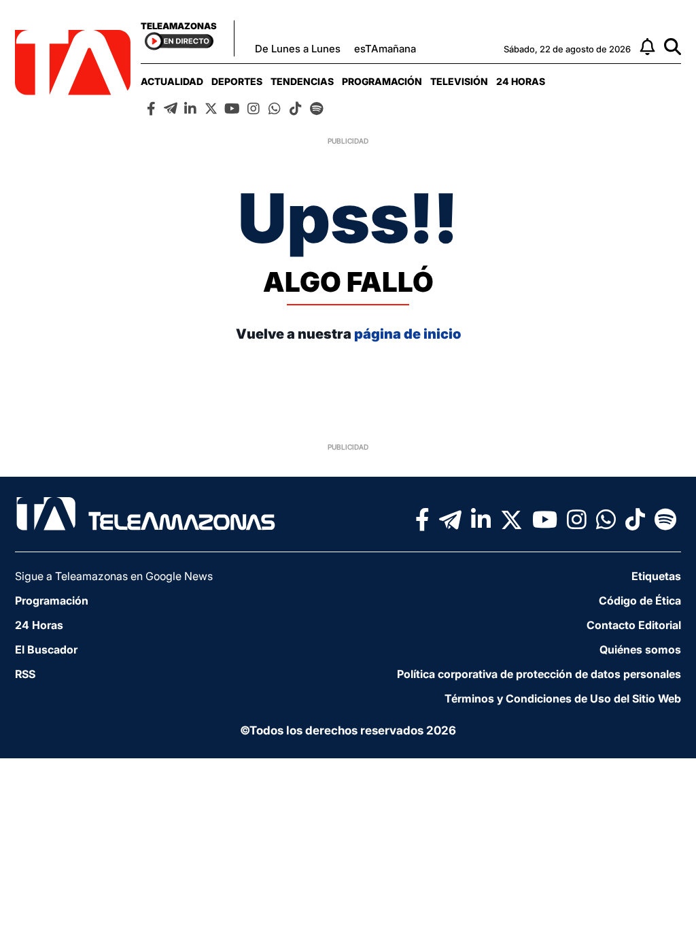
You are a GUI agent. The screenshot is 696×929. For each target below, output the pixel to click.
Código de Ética (640, 600)
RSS (25, 674)
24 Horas (520, 81)
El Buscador (46, 649)
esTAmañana (385, 48)
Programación (382, 81)
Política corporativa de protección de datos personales (539, 674)
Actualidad (172, 81)
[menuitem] (172, 81)
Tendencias (302, 81)
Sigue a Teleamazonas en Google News (114, 576)
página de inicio (407, 334)
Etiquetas (656, 576)
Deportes (236, 81)
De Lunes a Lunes (298, 48)
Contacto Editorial (634, 625)
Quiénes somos (640, 649)
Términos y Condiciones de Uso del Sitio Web (563, 698)
